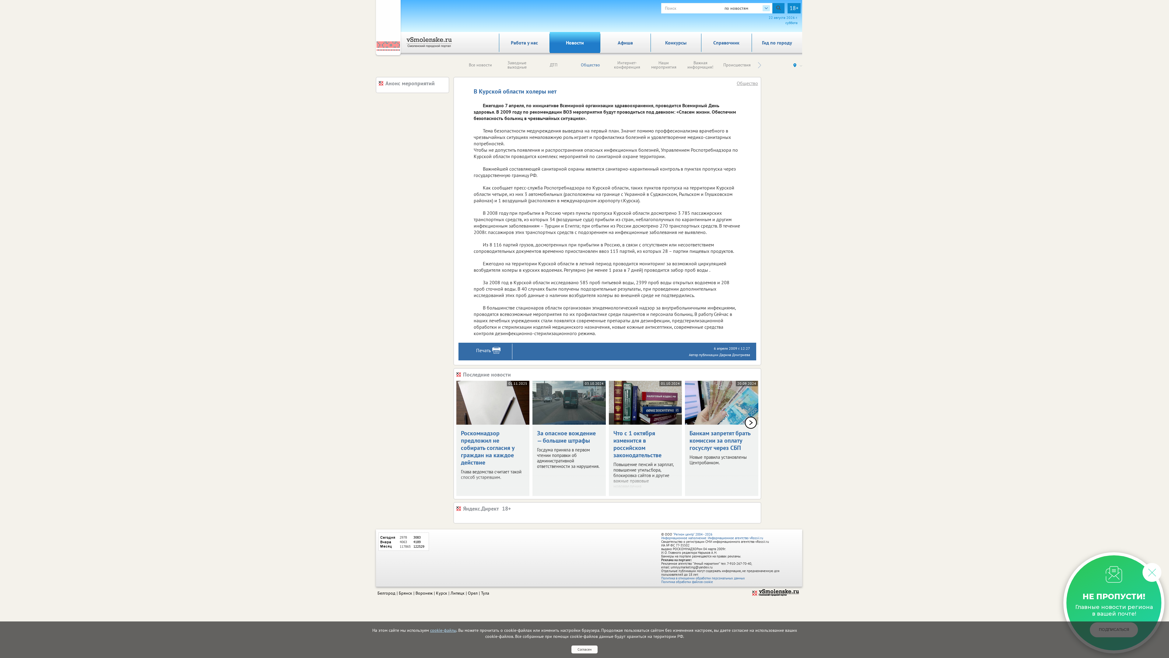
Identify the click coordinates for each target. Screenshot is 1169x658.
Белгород (386, 593)
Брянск (405, 593)
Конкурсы (675, 43)
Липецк (458, 593)
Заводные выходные (517, 65)
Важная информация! (700, 65)
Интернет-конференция (627, 65)
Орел (473, 593)
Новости (575, 43)
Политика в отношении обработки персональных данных (703, 578)
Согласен (584, 649)
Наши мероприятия (663, 65)
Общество (590, 65)
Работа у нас (524, 43)
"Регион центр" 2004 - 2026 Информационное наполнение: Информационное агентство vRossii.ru (712, 536)
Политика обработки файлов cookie (687, 582)
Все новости (480, 65)
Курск (441, 593)
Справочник (726, 43)
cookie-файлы (443, 630)
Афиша (625, 43)
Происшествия (737, 65)
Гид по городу (777, 43)
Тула (485, 593)
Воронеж (424, 593)
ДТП (553, 65)
